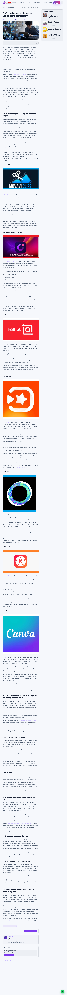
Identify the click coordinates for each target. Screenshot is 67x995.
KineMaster (7, 576)
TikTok (44, 2)
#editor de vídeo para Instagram (9, 925)
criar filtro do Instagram (20, 467)
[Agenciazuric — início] (7, 2)
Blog (8, 7)
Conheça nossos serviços (30, 931)
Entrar (50, 2)
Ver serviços (56, 2)
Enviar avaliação (9, 955)
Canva (5, 657)
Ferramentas (13, 7)
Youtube (14, 2)
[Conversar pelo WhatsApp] (62, 991)
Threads (28, 2)
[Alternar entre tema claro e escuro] (62, 2)
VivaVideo (6, 422)
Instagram (36, 2)
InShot (34, 344)
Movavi (6, 195)
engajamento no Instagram (28, 720)
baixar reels (16, 295)
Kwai (21, 2)
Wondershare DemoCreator (11, 261)
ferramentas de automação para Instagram (20, 823)
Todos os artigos (8, 960)
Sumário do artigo (32, 43)
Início (4, 7)
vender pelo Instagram (20, 74)
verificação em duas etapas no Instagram (16, 921)
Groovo (35, 517)
